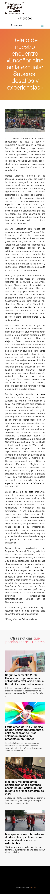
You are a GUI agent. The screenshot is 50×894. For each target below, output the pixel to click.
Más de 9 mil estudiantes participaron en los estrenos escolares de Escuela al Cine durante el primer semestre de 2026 (24, 787)
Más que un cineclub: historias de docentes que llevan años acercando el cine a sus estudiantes (24, 839)
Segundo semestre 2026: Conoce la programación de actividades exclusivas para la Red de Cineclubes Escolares (25, 680)
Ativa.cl (32, 888)
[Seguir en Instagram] (25, 18)
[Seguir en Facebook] (20, 18)
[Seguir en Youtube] (30, 18)
